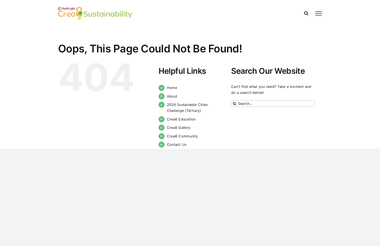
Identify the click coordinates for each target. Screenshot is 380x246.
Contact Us (176, 144)
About (172, 96)
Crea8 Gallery (178, 127)
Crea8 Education (181, 119)
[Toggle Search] (306, 13)
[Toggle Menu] (318, 13)
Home (172, 87)
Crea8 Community (182, 136)
